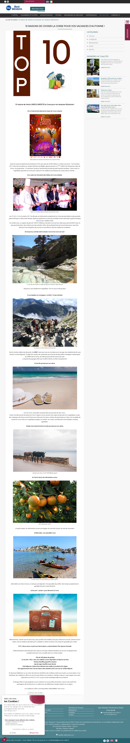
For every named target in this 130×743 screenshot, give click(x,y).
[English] (47, 2)
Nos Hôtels (29, 1)
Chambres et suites (29, 15)
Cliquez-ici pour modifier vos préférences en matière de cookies (65, 730)
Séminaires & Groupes (73, 15)
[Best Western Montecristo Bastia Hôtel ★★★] (14, 8)
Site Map (59, 728)
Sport (91, 46)
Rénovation (93, 43)
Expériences (91, 15)
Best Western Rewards (47, 722)
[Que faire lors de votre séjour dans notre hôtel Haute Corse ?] (93, 108)
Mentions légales (68, 728)
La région (92, 39)
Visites (91, 49)
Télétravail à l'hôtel (106, 90)
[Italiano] (51, 2)
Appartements (46, 15)
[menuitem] (29, 1)
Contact (114, 15)
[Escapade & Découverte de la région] (93, 81)
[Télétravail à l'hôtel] (93, 93)
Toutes (91, 36)
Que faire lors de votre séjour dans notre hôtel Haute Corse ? (111, 106)
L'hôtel (15, 15)
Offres (58, 15)
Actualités (104, 15)
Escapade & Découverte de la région (111, 78)
